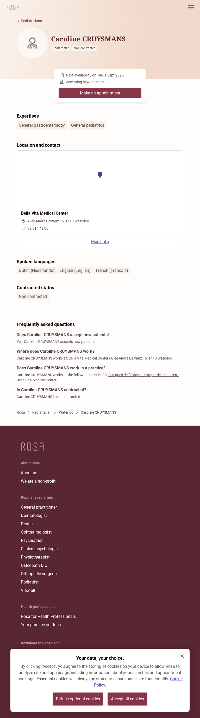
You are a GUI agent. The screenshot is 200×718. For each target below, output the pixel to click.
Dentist (27, 523)
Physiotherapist (35, 557)
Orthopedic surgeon (39, 573)
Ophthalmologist (36, 532)
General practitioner (39, 507)
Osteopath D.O (34, 565)
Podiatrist (30, 582)
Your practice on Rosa (41, 624)
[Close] (182, 656)
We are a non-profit (38, 481)
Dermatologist (34, 515)
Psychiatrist (31, 540)
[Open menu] (191, 7)
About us (29, 472)
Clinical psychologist (40, 548)
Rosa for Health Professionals (48, 616)
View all (28, 590)
